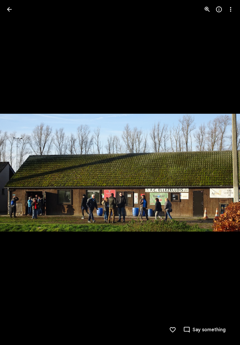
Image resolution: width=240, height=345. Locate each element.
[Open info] (219, 9)
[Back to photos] (9, 9)
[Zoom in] (207, 9)
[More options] (230, 9)
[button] (223, 172)
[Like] (172, 329)
